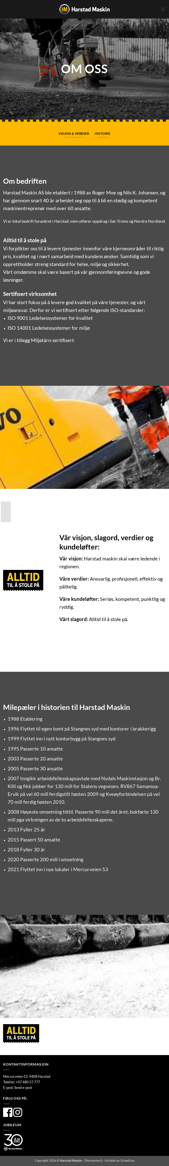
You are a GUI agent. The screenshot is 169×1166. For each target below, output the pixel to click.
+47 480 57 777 (28, 1082)
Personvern (93, 1160)
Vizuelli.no (127, 1160)
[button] (163, 9)
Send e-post (23, 1087)
